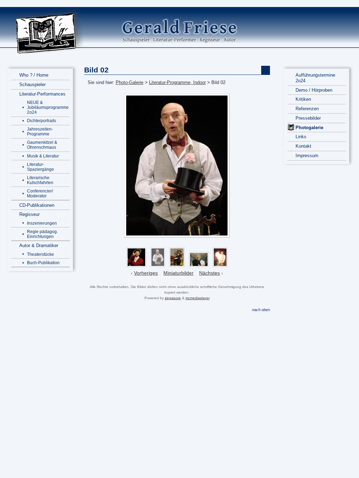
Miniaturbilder (178, 273)
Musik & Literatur (43, 156)
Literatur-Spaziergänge (40, 166)
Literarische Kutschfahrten (40, 180)
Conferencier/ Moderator (40, 193)
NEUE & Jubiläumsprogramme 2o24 (48, 107)
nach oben (261, 310)
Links (301, 136)
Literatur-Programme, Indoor (177, 82)
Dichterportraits (41, 120)
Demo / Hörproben (314, 90)
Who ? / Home (33, 75)
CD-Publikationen (36, 205)
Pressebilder (308, 118)
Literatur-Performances (42, 94)
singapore (173, 298)
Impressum (307, 155)
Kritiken (303, 99)
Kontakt (303, 146)
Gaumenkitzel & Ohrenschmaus (42, 144)
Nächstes (209, 273)
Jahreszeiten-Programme (40, 131)
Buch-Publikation (43, 262)
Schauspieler (32, 84)
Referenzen (307, 108)
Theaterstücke (40, 254)
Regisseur (29, 214)
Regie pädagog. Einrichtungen (42, 234)
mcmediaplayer (197, 298)
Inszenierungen (42, 223)
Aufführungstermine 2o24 (315, 77)
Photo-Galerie (129, 82)
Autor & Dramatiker (38, 245)
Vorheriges (146, 273)
